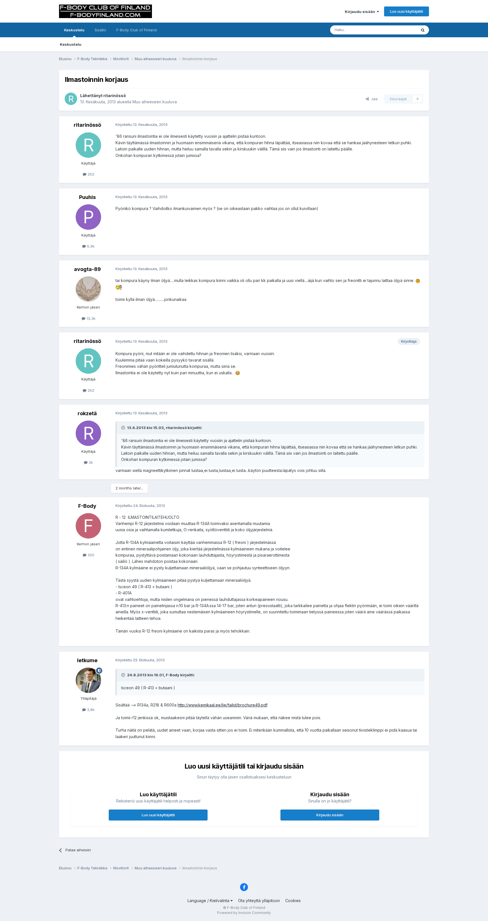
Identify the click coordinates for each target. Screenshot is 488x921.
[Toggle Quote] (123, 427)
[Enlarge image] (418, 280)
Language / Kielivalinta (209, 900)
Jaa (373, 99)
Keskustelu (74, 30)
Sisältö (100, 30)
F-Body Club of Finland (136, 30)
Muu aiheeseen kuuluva (154, 101)
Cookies (293, 900)
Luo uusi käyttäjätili (406, 11)
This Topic (400, 30)
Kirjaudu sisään (361, 11)
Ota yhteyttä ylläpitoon (259, 900)
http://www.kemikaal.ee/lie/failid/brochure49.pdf (222, 705)
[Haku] (423, 29)
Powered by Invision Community (244, 913)
